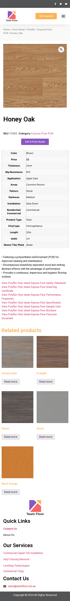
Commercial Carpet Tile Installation (23, 553)
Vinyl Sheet (18, 29)
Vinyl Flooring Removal (16, 559)
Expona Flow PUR (42, 133)
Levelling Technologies (16, 565)
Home (6, 29)
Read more (10, 381)
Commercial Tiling (13, 571)
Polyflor (31, 29)
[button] (63, 16)
